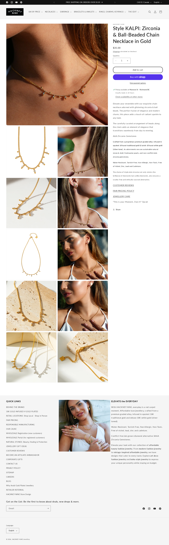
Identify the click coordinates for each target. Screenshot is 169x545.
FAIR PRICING (12, 420)
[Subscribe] (48, 508)
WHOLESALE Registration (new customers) (24, 433)
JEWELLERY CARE (121, 196)
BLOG (8, 481)
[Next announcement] (115, 2)
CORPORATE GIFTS (14, 459)
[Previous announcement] (54, 2)
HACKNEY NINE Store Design (18, 494)
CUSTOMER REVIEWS (123, 185)
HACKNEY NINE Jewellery (21, 539)
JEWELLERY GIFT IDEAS (16, 446)
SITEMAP (10, 472)
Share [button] (118, 209)
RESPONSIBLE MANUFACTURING (20, 425)
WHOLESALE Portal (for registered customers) (25, 438)
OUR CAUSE (11, 429)
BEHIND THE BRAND (15, 407)
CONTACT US (12, 464)
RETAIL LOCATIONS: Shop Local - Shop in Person (26, 416)
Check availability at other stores (129, 97)
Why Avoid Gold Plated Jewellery (20, 485)
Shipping (116, 51)
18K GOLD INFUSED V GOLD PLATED (22, 411)
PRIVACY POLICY (13, 468)
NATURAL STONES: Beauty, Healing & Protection (26, 442)
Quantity (116, 56)
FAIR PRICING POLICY (123, 191)
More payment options (138, 83)
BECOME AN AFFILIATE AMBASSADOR (22, 455)
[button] (35, 11)
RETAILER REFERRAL (15, 490)
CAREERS (10, 477)
